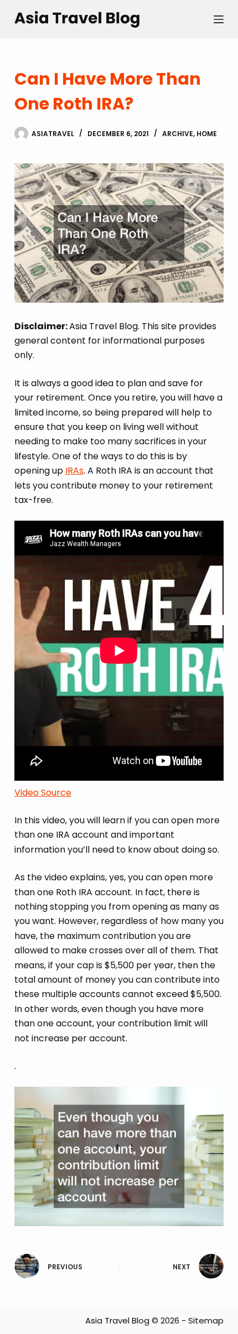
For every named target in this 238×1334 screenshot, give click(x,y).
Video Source (42, 792)
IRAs (74, 470)
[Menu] (219, 19)
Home (206, 133)
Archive (177, 133)
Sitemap (206, 1320)
